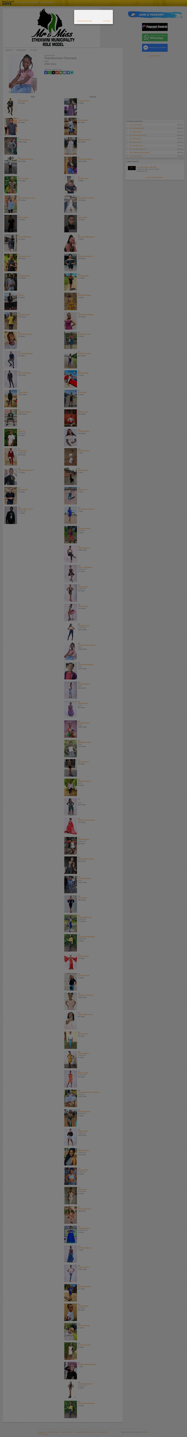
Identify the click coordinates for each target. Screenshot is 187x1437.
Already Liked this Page (84, 21)
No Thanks (106, 21)
